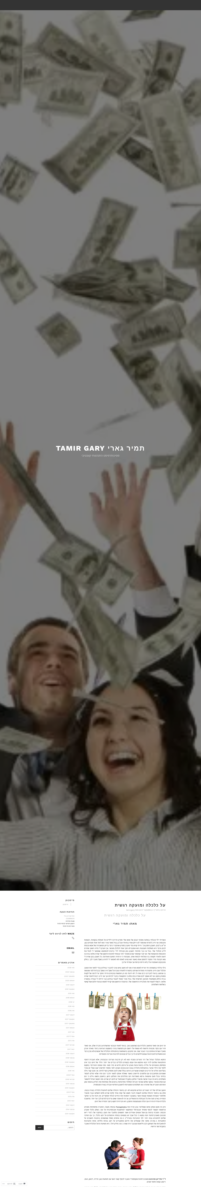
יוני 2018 (71, 1002)
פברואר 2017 (70, 1045)
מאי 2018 (71, 1006)
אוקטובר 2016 (69, 1062)
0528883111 (70, 919)
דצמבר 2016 (70, 1054)
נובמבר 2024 (69, 972)
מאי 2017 (71, 1032)
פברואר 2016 (69, 1079)
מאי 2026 (70, 968)
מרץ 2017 (71, 1041)
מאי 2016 (71, 1071)
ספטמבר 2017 (69, 1023)
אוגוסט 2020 (69, 981)
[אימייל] (73, 952)
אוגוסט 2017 (70, 1028)
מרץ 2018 (71, 1011)
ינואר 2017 (70, 1049)
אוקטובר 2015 (69, 1088)
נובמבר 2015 (70, 1084)
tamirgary (130, 910)
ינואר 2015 (70, 1101)
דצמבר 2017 (70, 1015)
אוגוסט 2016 (70, 1066)
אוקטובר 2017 (69, 1019)
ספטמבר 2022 (69, 976)
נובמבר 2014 (70, 1109)
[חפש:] (54, 1127)
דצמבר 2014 (70, 1105)
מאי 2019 (71, 993)
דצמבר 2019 (70, 985)
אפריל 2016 (70, 1075)
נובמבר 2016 (70, 1058)
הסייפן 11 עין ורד (69, 916)
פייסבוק (69, 900)
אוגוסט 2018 (70, 998)
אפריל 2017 (70, 1036)
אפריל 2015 (70, 1092)
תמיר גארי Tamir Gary (100, 448)
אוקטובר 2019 (69, 989)
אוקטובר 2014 (69, 1114)
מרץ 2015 (71, 1097)
